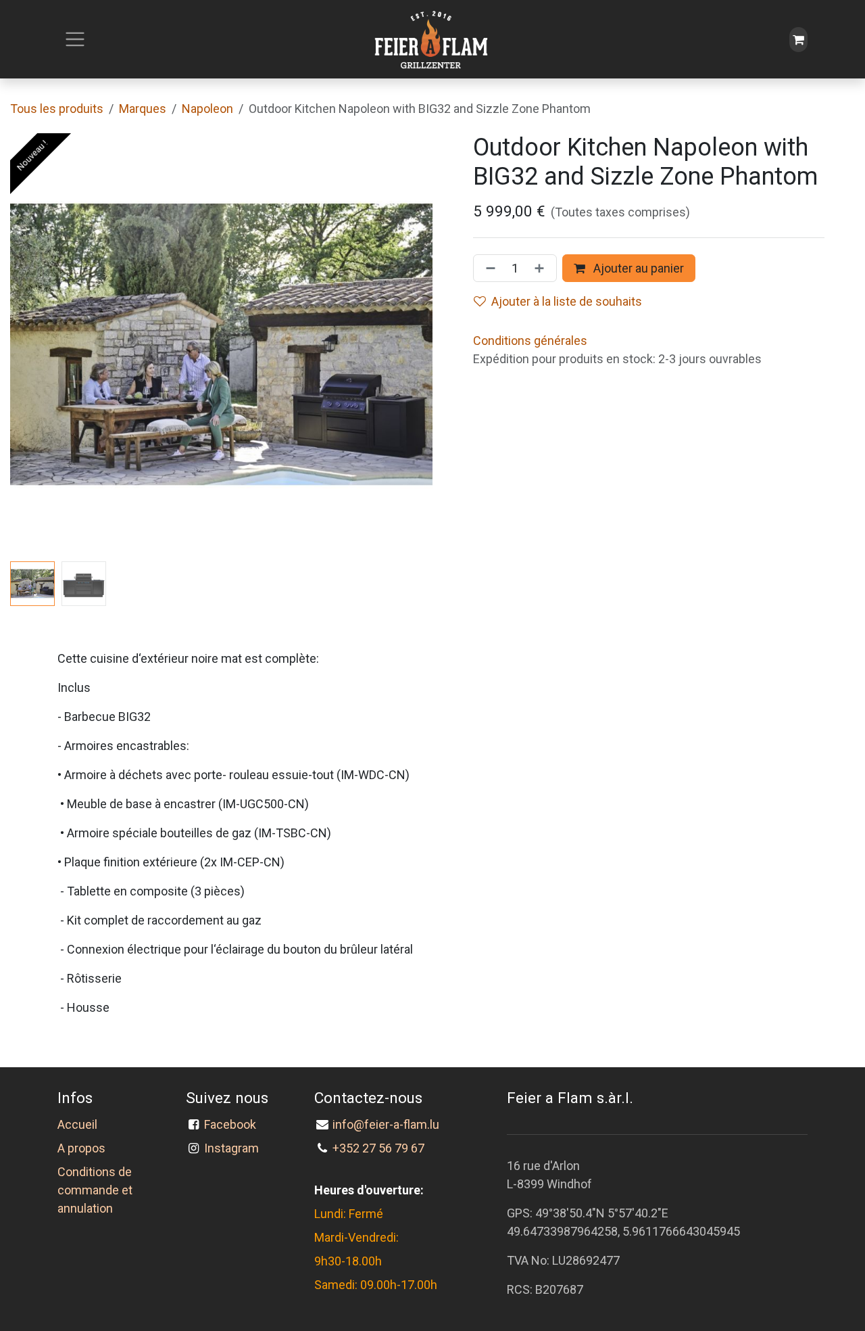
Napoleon (207, 108)
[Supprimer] (488, 268)
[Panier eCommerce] (798, 39)
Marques (142, 108)
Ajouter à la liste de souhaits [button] (566, 301)
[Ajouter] (542, 268)
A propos (81, 1148)
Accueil (77, 1124)
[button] (31, 344)
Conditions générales (530, 340)
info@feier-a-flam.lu (385, 1124)
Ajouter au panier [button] (637, 268)
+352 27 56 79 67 (378, 1148)
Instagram (231, 1148)
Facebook (233, 1124)
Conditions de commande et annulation (94, 1190)
